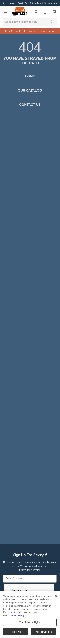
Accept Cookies (44, 632)
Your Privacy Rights (30, 622)
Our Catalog (30, 90)
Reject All (16, 632)
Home (30, 76)
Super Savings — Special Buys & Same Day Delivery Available (30, 3)
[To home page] (20, 12)
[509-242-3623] (45, 12)
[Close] (56, 595)
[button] (5, 12)
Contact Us (30, 104)
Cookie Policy (17, 615)
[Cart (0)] (55, 12)
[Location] (36, 12)
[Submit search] (51, 22)
